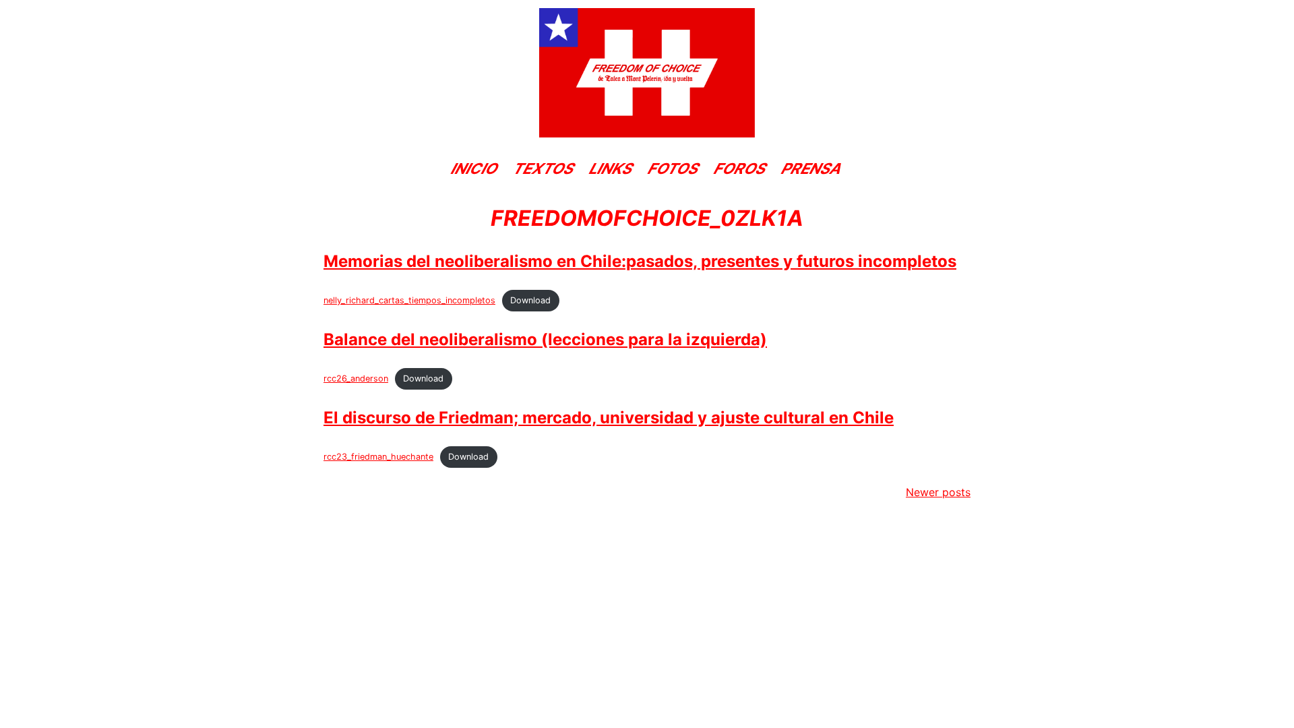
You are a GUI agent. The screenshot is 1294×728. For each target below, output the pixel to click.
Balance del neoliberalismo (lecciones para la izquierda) (545, 339)
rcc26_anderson (356, 378)
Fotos (674, 168)
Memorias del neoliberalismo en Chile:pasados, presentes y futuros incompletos (640, 261)
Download (530, 300)
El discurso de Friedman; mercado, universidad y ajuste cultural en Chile (609, 417)
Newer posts (938, 492)
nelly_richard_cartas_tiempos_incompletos (409, 300)
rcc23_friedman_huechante (378, 457)
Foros (740, 168)
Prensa (811, 168)
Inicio (475, 168)
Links (611, 168)
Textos (544, 168)
